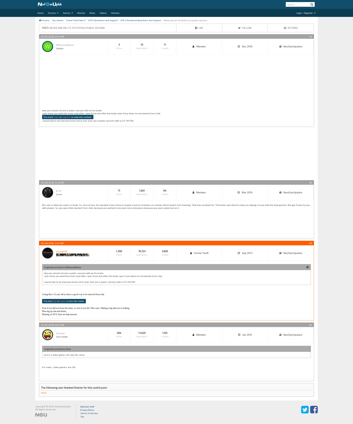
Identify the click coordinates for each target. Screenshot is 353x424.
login (56, 117)
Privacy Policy (87, 410)
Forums (52, 13)
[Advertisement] (152, 83)
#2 (310, 182)
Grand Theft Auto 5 (75, 20)
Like (200, 27)
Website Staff (87, 406)
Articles (81, 13)
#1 (311, 36)
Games (67, 13)
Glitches (115, 13)
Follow (246, 27)
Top (82, 416)
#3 (310, 243)
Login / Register (304, 13)
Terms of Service (89, 413)
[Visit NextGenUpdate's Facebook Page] (314, 412)
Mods (92, 13)
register (66, 117)
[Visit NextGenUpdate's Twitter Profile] (305, 412)
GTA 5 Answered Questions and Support (140, 20)
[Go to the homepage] (49, 4)
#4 (310, 325)
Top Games (58, 20)
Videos (103, 13)
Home (41, 13)
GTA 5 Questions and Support (103, 20)
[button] (312, 4)
